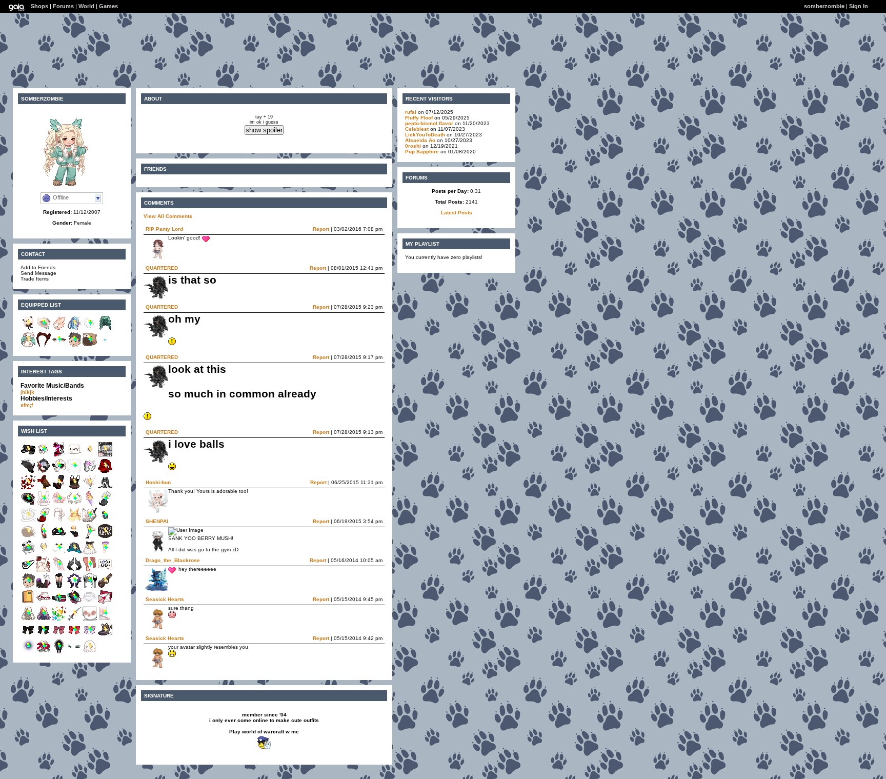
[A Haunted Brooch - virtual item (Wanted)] (59, 652)
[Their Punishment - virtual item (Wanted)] (43, 635)
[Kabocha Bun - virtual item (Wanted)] (59, 521)
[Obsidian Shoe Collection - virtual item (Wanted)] (28, 455)
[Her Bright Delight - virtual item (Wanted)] (59, 619)
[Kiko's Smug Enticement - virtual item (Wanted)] (105, 504)
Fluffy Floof (419, 118)
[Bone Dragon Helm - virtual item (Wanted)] (89, 471)
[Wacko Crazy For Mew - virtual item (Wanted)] (89, 455)
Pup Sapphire (422, 151)
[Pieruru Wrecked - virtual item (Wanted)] (59, 553)
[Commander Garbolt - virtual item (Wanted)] (28, 570)
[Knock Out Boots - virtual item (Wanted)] (59, 586)
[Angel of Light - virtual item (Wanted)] (59, 570)
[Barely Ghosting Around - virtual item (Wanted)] (89, 652)
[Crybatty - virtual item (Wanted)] (74, 603)
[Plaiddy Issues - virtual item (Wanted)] (105, 586)
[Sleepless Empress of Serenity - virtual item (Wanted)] (43, 553)
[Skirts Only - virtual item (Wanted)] (43, 603)
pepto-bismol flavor (429, 123)
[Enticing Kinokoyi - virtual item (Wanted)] (28, 603)
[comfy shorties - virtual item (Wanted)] (89, 603)
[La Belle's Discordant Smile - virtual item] (105, 345)
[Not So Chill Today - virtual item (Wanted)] (74, 471)
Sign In (858, 6)
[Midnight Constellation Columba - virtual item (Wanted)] (74, 570)
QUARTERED (162, 268)
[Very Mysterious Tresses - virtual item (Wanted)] (43, 619)
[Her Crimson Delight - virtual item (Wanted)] (28, 488)
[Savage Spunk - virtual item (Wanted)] (59, 537)
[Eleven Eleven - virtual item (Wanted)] (74, 455)
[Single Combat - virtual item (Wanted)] (43, 570)
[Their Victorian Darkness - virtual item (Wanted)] (28, 635)
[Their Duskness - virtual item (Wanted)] (59, 635)
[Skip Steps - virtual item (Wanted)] (89, 570)
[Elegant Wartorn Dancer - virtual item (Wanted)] (105, 553)
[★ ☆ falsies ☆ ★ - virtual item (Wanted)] (74, 652)
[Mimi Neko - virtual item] (74, 329)
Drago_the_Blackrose (173, 560)
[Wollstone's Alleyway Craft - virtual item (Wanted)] (43, 586)
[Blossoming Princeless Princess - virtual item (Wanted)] (59, 504)
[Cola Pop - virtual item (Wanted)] (43, 537)
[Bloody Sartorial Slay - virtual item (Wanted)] (74, 488)
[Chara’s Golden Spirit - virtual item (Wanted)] (74, 521)
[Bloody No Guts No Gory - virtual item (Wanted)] (59, 488)
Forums (63, 6)
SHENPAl (157, 521)
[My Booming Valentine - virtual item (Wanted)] (105, 603)
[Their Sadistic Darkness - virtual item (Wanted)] (74, 635)
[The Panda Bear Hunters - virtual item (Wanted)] (28, 553)
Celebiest (417, 129)
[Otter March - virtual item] (28, 329)
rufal (410, 112)
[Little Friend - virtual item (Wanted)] (89, 553)
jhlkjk (27, 392)
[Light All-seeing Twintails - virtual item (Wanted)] (89, 586)
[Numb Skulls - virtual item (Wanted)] (59, 471)
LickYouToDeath (425, 134)
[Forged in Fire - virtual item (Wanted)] (28, 537)
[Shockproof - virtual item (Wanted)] (28, 471)
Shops (39, 6)
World (86, 6)
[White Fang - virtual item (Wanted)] (74, 619)
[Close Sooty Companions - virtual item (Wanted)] (105, 635)
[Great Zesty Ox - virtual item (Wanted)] (89, 619)
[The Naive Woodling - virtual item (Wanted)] (43, 652)
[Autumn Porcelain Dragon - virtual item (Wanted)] (43, 488)
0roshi (413, 146)
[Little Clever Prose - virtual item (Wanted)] (105, 521)
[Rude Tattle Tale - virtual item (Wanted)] (105, 471)
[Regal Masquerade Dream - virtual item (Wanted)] (74, 537)
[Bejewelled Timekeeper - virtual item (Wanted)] (28, 652)
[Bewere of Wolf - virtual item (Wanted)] (105, 537)
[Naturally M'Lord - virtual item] (43, 345)
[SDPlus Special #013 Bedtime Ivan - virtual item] (74, 345)
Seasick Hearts (165, 599)
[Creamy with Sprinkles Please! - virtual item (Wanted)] (89, 504)
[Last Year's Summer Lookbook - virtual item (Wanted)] (74, 553)
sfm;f (27, 405)
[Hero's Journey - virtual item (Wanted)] (105, 570)
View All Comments (168, 216)
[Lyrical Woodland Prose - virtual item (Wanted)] (28, 504)
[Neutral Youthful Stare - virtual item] (59, 345)
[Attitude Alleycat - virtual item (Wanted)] (59, 455)
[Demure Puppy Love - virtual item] (28, 345)
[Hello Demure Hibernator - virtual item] (89, 345)
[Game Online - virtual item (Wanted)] (105, 455)
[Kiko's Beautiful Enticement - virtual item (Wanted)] (43, 521)
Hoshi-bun (158, 482)
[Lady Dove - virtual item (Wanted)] (89, 488)
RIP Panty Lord (164, 229)
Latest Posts (456, 212)
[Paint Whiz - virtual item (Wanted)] (89, 521)
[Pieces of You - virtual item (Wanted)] (43, 471)
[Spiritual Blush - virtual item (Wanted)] (105, 619)
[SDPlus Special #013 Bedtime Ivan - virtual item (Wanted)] (28, 586)
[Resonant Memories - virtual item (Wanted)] (59, 603)
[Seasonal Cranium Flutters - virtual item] (59, 329)
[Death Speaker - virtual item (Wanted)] (43, 455)
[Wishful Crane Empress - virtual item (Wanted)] (105, 488)
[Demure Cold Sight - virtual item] (89, 329)
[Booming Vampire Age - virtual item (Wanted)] (74, 586)
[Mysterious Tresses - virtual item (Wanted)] (28, 619)
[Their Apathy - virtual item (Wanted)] (89, 635)
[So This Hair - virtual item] (105, 329)
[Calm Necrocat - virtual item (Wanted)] (28, 521)
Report (321, 229)
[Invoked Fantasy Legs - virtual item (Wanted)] (89, 537)
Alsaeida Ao (421, 140)
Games (108, 6)
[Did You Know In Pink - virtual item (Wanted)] (43, 504)
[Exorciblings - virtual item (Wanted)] (74, 504)
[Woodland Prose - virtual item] (43, 329)
